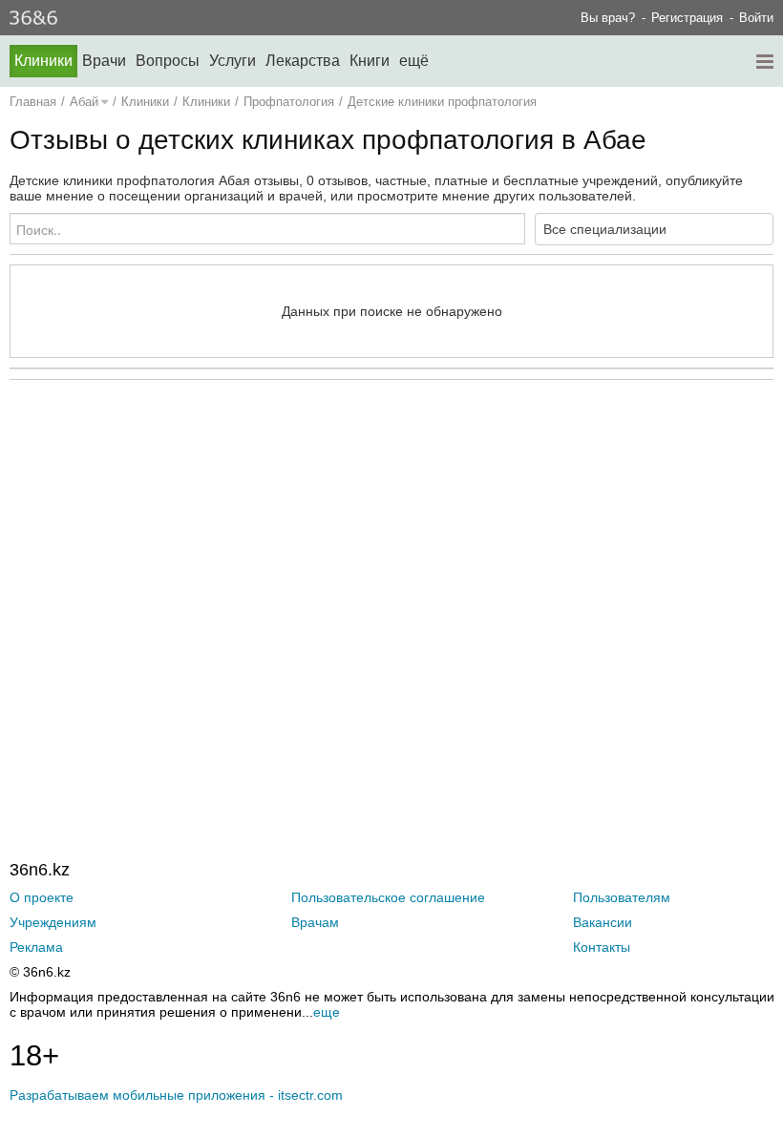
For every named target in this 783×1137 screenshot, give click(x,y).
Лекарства (302, 61)
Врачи (104, 61)
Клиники (43, 61)
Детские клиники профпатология (442, 102)
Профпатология (288, 102)
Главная (33, 102)
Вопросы (168, 61)
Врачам (315, 922)
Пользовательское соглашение (388, 897)
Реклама (36, 947)
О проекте (42, 897)
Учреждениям (53, 922)
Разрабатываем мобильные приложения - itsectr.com (176, 1095)
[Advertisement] (391, 580)
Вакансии (602, 922)
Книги (369, 61)
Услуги (232, 61)
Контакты (601, 947)
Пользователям (621, 897)
